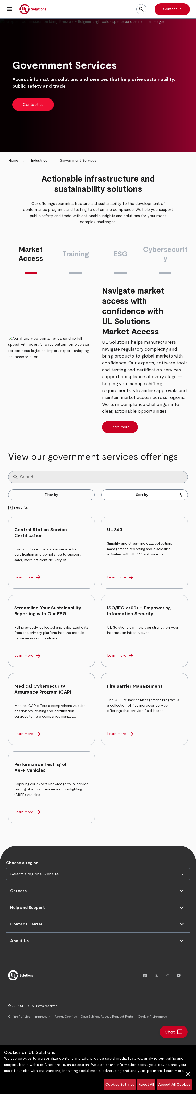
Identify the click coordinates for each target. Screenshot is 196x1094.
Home (13, 160)
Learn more (174, 1071)
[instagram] (167, 975)
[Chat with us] (174, 1032)
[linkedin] (145, 975)
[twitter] (156, 975)
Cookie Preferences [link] (152, 1016)
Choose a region (22, 863)
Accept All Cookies (174, 1084)
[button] (9, 9)
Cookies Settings (119, 1084)
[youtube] (178, 975)
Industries (39, 160)
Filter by (51, 495)
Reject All (146, 1084)
